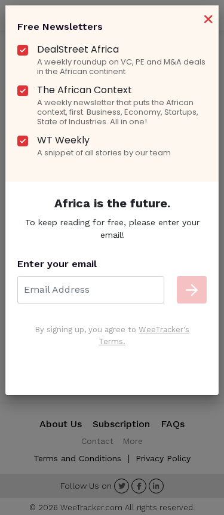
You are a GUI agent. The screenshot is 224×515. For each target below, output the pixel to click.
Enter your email (57, 263)
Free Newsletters (60, 26)
